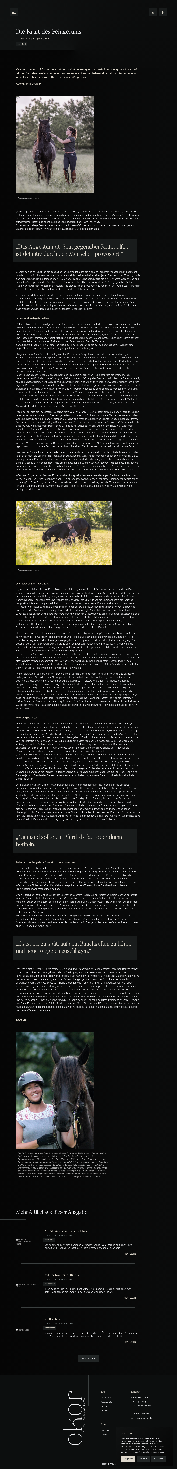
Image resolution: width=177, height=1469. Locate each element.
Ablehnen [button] (143, 1459)
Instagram (104, 1430)
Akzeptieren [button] (128, 1459)
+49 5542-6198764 (141, 1414)
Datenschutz (106, 1402)
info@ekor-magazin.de (141, 1418)
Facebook (104, 1435)
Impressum (105, 1397)
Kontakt (103, 1411)
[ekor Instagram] (153, 12)
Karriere (103, 1406)
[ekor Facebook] (163, 12)
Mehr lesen (158, 1459)
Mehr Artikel (88, 1358)
